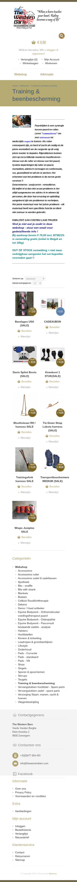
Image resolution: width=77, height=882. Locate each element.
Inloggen (20, 826)
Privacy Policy (23, 792)
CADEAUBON (52, 321)
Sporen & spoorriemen (31, 671)
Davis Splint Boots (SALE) (24, 374)
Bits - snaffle (25, 585)
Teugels (22, 679)
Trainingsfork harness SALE (24, 479)
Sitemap (20, 859)
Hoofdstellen (25, 634)
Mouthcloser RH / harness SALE (24, 424)
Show (21, 664)
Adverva (52, 873)
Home (15, 86)
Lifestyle (23, 645)
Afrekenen (51, 63)
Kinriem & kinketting (29, 638)
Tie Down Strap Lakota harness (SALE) (52, 426)
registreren (38, 53)
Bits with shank (27, 589)
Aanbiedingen (23, 811)
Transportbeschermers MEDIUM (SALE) (52, 479)
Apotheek (23, 581)
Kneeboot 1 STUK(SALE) (53, 374)
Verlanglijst (21, 833)
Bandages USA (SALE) (24, 323)
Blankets (23, 593)
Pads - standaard (28, 656)
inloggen (51, 50)
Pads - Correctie (27, 653)
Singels (22, 668)
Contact (19, 852)
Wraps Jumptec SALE (24, 529)
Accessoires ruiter (28, 574)
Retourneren (22, 856)
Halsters (23, 630)
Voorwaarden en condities (30, 796)
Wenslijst (25, 336)
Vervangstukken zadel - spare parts (39, 690)
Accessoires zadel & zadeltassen (37, 578)
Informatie (46, 74)
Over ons (20, 788)
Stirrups (22, 675)
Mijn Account (51, 59)
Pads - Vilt (24, 660)
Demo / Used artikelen (31, 608)
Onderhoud (24, 649)
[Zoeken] (62, 36)
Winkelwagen (30, 63)
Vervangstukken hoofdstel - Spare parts (41, 686)
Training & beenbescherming (44, 86)
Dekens (22, 604)
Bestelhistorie (23, 829)
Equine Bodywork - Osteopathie (36, 619)
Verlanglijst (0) (29, 59)
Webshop (20, 74)
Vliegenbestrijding (28, 701)
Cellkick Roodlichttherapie (33, 600)
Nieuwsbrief (22, 837)
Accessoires (25, 570)
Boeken (22, 596)
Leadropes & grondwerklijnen (35, 641)
